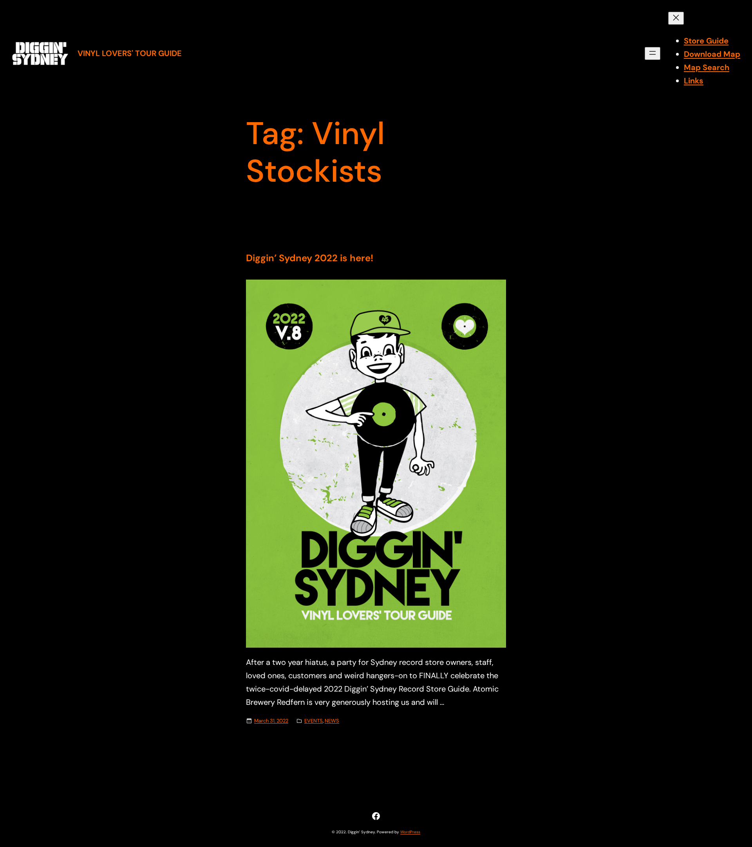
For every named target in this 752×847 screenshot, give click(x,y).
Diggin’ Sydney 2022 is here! (309, 258)
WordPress (410, 831)
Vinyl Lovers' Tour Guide (130, 53)
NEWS (332, 720)
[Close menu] (676, 18)
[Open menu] (652, 53)
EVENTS (313, 720)
